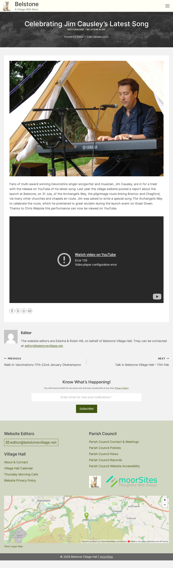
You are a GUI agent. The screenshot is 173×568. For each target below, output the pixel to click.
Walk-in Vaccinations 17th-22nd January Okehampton (42, 362)
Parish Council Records (105, 460)
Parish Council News (103, 454)
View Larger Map (13, 546)
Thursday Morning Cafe (21, 474)
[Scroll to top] (164, 563)
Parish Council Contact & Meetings (114, 442)
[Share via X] (17, 310)
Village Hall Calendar (18, 468)
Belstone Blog (95, 29)
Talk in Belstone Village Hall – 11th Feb (142, 362)
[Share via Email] (29, 310)
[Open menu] (167, 5)
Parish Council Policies (105, 448)
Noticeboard (76, 29)
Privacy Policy (122, 388)
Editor (80, 36)
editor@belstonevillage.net (44, 346)
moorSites (106, 556)
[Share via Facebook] (12, 310)
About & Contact (16, 462)
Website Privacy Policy (20, 480)
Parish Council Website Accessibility (114, 466)
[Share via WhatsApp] (23, 310)
